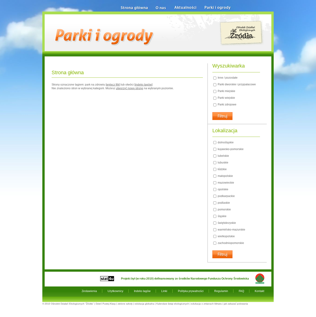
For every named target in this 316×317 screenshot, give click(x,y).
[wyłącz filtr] (113, 84)
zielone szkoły (125, 303)
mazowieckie (225, 182)
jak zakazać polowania (236, 303)
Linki (164, 291)
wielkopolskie (226, 236)
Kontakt (259, 291)
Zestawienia (89, 291)
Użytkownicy (115, 291)
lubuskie (222, 162)
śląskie (221, 216)
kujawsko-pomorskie (230, 149)
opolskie (222, 189)
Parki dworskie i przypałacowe (236, 84)
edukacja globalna (144, 303)
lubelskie (223, 155)
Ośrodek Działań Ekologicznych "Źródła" (72, 303)
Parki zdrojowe (226, 104)
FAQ (241, 291)
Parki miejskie (226, 91)
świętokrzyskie (226, 223)
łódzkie (222, 169)
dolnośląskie (225, 142)
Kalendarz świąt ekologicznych (172, 303)
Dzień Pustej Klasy (106, 303)
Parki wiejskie (226, 97)
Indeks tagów (142, 291)
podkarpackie (226, 196)
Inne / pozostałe (227, 77)
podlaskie (223, 202)
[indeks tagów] (143, 84)
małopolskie (225, 176)
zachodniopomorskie (230, 243)
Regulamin (221, 291)
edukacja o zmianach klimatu (206, 303)
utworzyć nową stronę (129, 88)
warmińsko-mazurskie (231, 229)
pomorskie (224, 209)
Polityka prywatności (191, 291)
